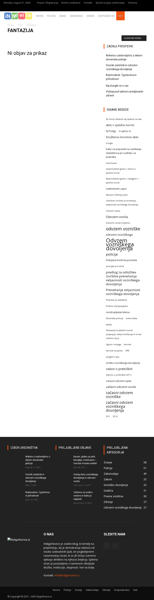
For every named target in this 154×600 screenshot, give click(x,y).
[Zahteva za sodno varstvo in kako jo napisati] (63, 496)
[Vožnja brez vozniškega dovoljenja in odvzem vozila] (63, 478)
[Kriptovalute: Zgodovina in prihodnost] (15, 496)
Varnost (127, 344)
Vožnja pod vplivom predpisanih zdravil (124, 93)
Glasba (53, 38)
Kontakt (88, 2)
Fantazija (32, 38)
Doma (11, 25)
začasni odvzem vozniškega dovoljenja (119, 406)
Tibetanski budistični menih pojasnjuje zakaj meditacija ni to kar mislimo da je (124, 334)
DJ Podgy (111, 131)
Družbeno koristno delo (122, 137)
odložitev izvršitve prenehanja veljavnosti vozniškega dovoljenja (122, 202)
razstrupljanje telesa (118, 312)
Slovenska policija (114, 318)
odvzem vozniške (123, 229)
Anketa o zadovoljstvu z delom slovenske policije (124, 57)
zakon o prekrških (119, 369)
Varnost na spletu (114, 350)
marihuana (111, 163)
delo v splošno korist (120, 125)
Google (109, 143)
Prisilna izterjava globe (117, 306)
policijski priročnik (115, 266)
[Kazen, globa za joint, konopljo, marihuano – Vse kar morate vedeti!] (63, 460)
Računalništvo (101, 38)
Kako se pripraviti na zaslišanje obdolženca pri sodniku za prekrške (123, 153)
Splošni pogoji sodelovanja (110, 2)
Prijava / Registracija (47, 2)
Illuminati (65, 38)
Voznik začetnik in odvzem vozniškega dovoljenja (122, 67)
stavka (109, 324)
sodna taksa (131, 318)
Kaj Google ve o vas (117, 85)
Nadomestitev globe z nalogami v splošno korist (122, 180)
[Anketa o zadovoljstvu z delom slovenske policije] (15, 460)
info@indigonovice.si (66, 575)
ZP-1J (115, 416)
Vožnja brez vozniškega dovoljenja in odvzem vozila (85, 478)
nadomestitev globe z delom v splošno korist (121, 171)
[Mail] (141, 8)
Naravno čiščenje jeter (117, 195)
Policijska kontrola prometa (121, 260)
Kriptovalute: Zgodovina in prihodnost (121, 76)
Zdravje (90, 16)
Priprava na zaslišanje (116, 300)
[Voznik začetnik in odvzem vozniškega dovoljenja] (15, 478)
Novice (40, 16)
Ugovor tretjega (113, 344)
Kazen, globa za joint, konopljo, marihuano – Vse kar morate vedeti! (85, 460)
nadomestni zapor (116, 188)
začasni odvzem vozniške (119, 395)
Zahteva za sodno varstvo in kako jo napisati (82, 495)
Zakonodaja (76, 16)
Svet (120, 16)
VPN (127, 350)
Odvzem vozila (117, 217)
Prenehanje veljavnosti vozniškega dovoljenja (123, 292)
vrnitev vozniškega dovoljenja (123, 363)
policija (112, 254)
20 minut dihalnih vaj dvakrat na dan (124, 119)
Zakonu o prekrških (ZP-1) (118, 375)
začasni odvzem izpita (118, 381)
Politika (87, 38)
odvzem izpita (113, 211)
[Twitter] (147, 8)
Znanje (62, 16)
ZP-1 (108, 416)
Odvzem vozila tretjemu (118, 223)
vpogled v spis (112, 357)
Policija (51, 16)
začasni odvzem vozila (121, 387)
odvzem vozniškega (119, 234)
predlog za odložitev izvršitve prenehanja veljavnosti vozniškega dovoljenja (123, 278)
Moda (76, 38)
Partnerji (132, 2)
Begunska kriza (16, 38)
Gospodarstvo (106, 16)
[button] (149, 16)
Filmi (43, 38)
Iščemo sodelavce (70, 2)
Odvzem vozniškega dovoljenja (120, 244)
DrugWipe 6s (125, 131)
